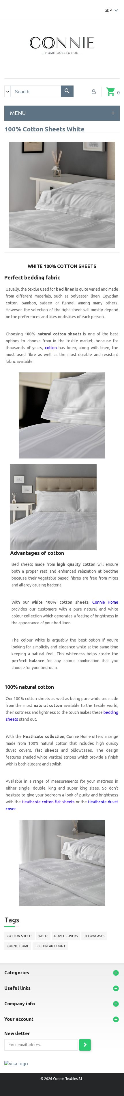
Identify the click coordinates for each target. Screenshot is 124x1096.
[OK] (85, 1045)
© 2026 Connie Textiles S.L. (62, 1079)
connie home (18, 946)
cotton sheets (19, 936)
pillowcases (94, 936)
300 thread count (50, 946)
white (43, 936)
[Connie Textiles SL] (62, 44)
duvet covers (66, 936)
